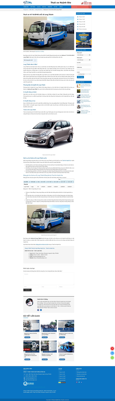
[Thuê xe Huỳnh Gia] (27, 2)
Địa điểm (26, 181)
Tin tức (55, 6)
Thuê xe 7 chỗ (82, 19)
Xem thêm (27, 337)
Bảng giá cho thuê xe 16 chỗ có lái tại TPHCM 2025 (66, 334)
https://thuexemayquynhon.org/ (38, 387)
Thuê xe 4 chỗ (82, 16)
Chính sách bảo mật (81, 376)
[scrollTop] (112, 398)
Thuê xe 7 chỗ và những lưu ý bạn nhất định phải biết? (85, 112)
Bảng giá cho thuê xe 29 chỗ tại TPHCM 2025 (30, 334)
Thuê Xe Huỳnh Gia (66, 160)
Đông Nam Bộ (38, 9)
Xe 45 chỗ (70, 181)
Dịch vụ (44, 6)
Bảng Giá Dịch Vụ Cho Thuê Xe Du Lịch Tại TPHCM (48, 334)
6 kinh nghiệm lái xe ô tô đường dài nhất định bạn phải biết (85, 91)
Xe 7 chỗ (49, 181)
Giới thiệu (32, 6)
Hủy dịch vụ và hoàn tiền (81, 374)
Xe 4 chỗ (43, 181)
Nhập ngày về (79, 57)
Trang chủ (25, 6)
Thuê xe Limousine (83, 29)
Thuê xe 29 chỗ (82, 24)
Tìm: (59, 179)
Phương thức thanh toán (81, 372)
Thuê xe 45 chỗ (82, 26)
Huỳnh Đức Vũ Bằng (39, 51)
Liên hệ (60, 6)
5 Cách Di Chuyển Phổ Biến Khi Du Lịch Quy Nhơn (66, 355)
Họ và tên (78, 62)
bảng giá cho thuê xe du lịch (42, 244)
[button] (34, 60)
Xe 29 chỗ (63, 181)
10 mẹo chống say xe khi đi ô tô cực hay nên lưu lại (86, 86)
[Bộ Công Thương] (40, 384)
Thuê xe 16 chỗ (82, 21)
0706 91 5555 (88, 4)
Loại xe (38, 6)
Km (38, 181)
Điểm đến (50, 6)
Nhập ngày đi (79, 52)
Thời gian (33, 181)
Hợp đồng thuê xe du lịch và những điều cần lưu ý (86, 106)
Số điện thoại (79, 67)
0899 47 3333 (87, 2)
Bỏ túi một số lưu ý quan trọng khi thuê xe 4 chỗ (85, 101)
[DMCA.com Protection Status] (66, 382)
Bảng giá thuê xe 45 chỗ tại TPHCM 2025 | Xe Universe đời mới (30, 355)
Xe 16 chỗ (56, 181)
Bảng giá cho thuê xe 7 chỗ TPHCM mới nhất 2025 (47, 355)
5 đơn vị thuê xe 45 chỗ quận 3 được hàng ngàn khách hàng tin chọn (86, 96)
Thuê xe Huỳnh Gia (56, 399)
